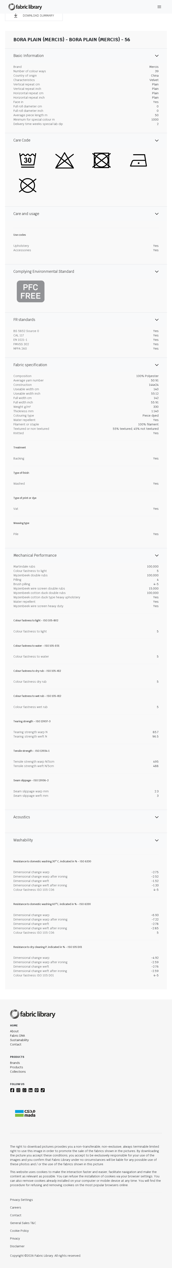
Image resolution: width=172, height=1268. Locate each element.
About (14, 1031)
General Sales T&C (23, 1223)
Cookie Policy (19, 1231)
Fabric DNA (17, 1036)
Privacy (15, 1238)
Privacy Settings (21, 1200)
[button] (34, 15)
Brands (15, 1063)
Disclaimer (17, 1246)
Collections (18, 1072)
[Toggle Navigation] (159, 7)
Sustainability (19, 1040)
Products (16, 1067)
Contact (15, 1044)
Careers (15, 1207)
